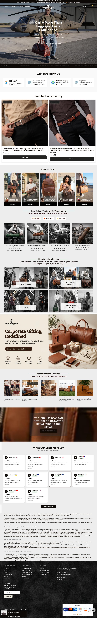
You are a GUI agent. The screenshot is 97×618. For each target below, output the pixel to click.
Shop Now (13, 6)
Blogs (5, 570)
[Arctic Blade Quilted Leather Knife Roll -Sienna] (37, 233)
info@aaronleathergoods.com (23, 65)
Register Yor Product (27, 572)
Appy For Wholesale (25, 6)
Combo (34, 6)
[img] (13, 249)
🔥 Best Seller (35, 218)
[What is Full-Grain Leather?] (48, 388)
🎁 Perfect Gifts (48, 218)
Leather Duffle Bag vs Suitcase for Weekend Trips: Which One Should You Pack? (29, 399)
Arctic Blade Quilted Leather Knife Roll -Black (60, 246)
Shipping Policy (43, 574)
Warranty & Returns (44, 572)
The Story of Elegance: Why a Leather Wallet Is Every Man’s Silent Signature (85, 399)
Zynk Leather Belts (12, 614)
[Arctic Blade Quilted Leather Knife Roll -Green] (14, 233)
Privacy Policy (43, 568)
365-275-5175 (63, 572)
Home (6, 6)
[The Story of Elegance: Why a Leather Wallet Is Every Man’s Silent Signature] (85, 388)
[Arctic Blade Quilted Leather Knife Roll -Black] (59, 233)
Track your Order (26, 570)
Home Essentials (8, 574)
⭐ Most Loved (61, 218)
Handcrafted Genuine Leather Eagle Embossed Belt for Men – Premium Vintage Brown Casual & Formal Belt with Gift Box (24, 149)
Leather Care (7, 572)
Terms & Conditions (44, 570)
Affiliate (24, 576)
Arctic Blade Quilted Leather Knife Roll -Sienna (37, 246)
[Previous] (2, 238)
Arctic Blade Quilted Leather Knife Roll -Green (15, 246)
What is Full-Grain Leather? (47, 398)
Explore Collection (13, 39)
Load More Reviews (48, 506)
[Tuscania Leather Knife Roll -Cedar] (82, 233)
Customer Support (26, 568)
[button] (91, 6)
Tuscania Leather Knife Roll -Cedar (82, 245)
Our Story (6, 568)
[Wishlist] (88, 6)
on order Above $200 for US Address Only (48, 1)
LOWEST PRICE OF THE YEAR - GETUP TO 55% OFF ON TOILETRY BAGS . (70, 65)
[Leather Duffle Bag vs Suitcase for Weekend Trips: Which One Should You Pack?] (30, 388)
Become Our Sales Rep (27, 574)
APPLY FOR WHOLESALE (42, 65)
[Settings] (86, 6)
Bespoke (6, 576)
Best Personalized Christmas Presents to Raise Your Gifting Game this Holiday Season (66, 399)
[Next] (94, 238)
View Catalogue (25, 578)
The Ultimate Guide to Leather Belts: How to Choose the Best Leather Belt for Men (12, 399)
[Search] (83, 6)
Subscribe (8, 596)
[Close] (25, 611)
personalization (8, 578)
